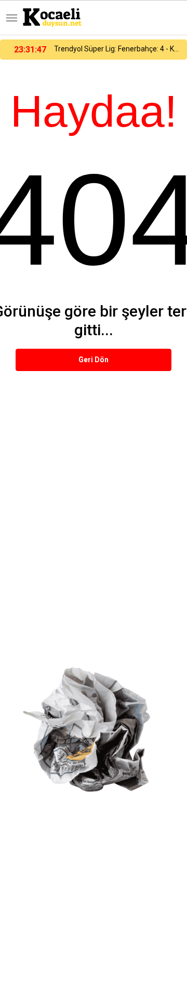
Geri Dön (93, 359)
